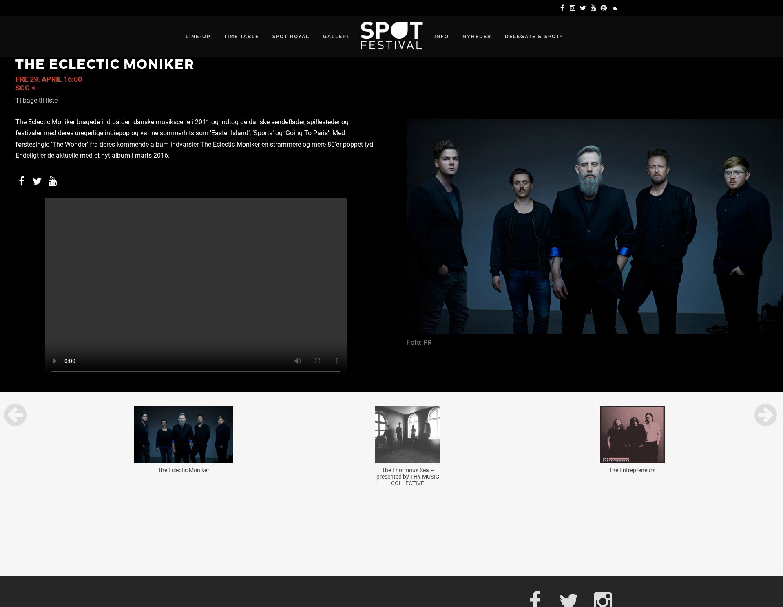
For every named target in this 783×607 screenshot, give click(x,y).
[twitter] (584, 8)
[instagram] (573, 8)
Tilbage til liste (36, 100)
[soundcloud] (615, 8)
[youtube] (594, 8)
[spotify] (605, 8)
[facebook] (563, 8)
